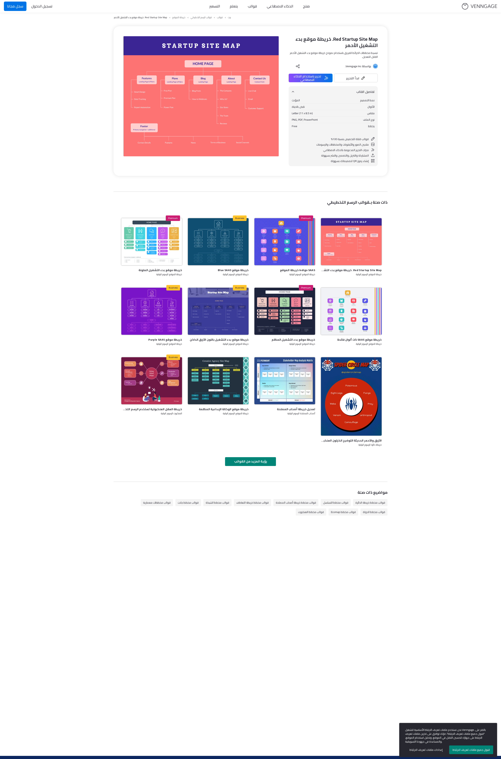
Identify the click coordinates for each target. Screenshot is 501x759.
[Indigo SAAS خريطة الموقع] (284, 241)
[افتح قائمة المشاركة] (298, 66)
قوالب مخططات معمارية (157, 502)
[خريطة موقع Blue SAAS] (218, 241)
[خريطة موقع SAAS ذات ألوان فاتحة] (351, 311)
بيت (229, 17)
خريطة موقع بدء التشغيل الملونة (160, 270)
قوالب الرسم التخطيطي (201, 17)
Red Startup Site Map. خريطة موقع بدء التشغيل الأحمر (351, 270)
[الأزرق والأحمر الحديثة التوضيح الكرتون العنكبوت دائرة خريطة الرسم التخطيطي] (351, 396)
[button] (356, 78)
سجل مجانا (15, 6)
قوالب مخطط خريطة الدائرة (370, 502)
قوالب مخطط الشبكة (217, 502)
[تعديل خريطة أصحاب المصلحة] (284, 380)
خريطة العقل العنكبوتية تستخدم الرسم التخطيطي (151, 409)
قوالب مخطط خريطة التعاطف (252, 502)
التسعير (214, 6)
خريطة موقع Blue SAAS (233, 270)
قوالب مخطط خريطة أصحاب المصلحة (296, 502)
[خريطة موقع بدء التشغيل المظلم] (284, 311)
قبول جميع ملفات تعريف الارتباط (471, 749)
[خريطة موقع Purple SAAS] (151, 311)
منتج (306, 6)
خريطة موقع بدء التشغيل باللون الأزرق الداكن (219, 340)
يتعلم (234, 6)
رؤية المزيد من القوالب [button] (250, 461)
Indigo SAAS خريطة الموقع (297, 270)
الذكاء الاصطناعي (280, 6)
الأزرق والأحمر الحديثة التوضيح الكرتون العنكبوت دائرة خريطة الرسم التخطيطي (351, 440)
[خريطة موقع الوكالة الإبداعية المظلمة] (218, 380)
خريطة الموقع (178, 17)
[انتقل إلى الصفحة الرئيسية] (479, 6)
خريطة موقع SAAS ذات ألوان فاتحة (359, 340)
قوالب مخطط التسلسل (335, 502)
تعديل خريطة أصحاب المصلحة (296, 409)
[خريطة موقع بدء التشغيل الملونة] (151, 241)
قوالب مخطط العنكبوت (311, 512)
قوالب (252, 6)
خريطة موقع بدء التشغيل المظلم (293, 340)
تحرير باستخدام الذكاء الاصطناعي (307, 78)
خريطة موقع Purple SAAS (165, 340)
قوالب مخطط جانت (188, 502)
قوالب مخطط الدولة (374, 512)
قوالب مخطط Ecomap (343, 512)
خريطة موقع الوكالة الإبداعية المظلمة (224, 409)
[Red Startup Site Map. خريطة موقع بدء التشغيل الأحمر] (351, 241)
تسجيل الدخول (41, 6)
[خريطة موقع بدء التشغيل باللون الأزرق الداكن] (218, 311)
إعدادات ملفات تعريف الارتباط (426, 749)
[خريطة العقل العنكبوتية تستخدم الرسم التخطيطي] (151, 380)
